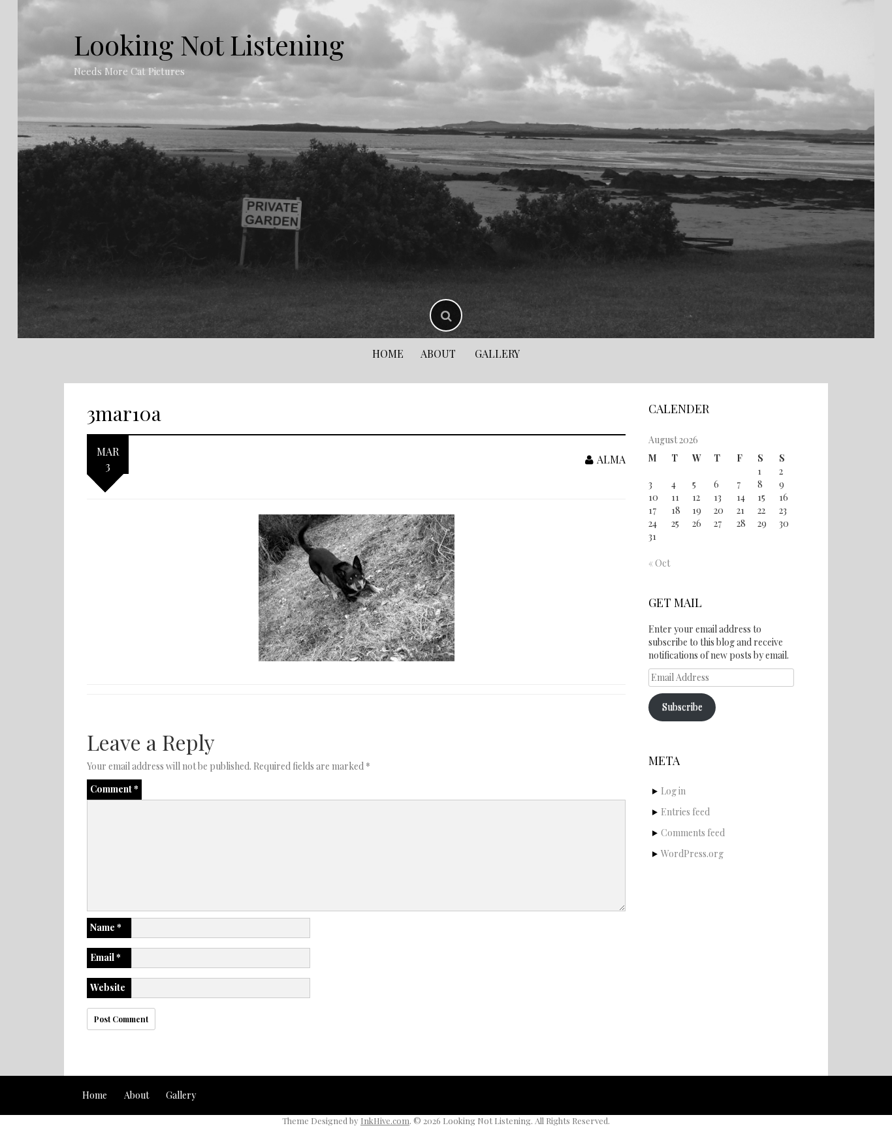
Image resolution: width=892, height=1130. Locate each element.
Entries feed (685, 812)
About (438, 353)
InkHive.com (384, 1120)
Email (105, 957)
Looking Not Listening (209, 44)
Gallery (497, 353)
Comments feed (693, 832)
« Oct (659, 563)
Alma (611, 459)
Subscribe (682, 706)
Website (107, 987)
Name (105, 927)
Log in (673, 791)
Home (388, 353)
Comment (114, 789)
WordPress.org (692, 853)
